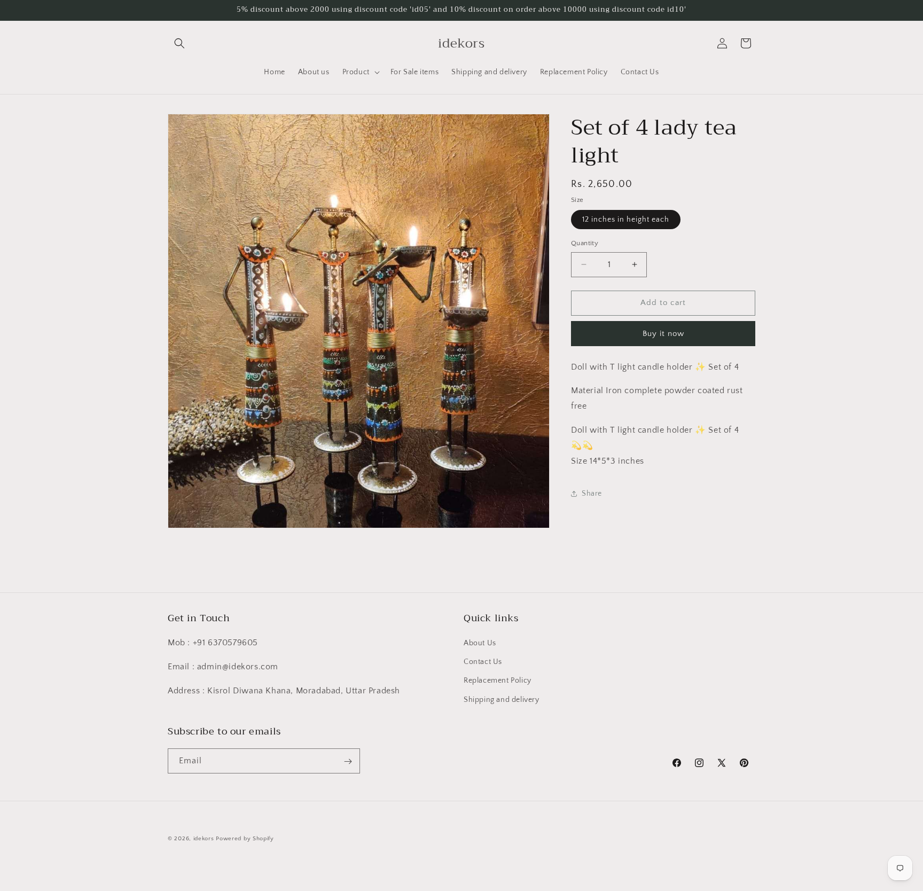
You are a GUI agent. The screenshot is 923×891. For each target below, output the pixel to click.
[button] (179, 43)
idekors (203, 838)
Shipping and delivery (501, 699)
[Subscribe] (347, 761)
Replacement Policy (497, 681)
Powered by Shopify (245, 838)
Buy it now (663, 333)
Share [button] (592, 493)
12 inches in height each (625, 219)
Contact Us (483, 662)
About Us (480, 643)
